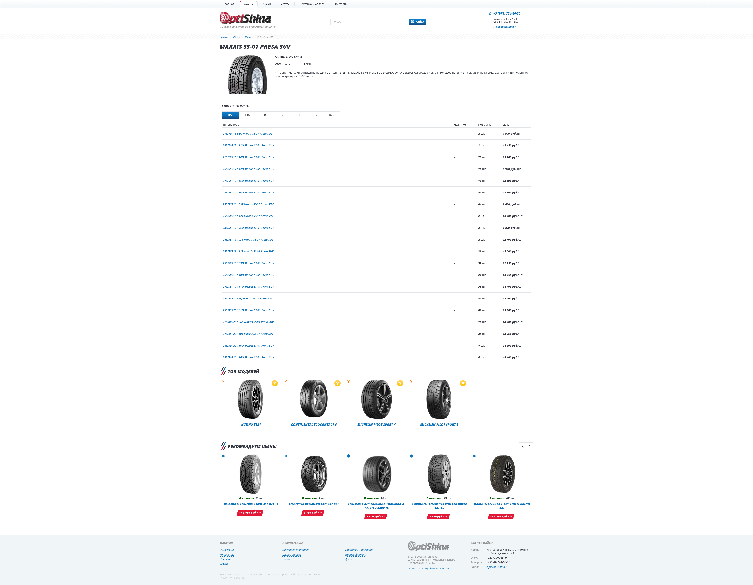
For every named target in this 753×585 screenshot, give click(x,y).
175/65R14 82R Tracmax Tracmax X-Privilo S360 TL (376, 505)
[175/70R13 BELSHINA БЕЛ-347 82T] (313, 474)
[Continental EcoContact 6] (313, 399)
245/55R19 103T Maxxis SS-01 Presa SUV (248, 239)
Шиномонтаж (291, 554)
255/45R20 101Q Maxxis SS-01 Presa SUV (248, 310)
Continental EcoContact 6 (314, 424)
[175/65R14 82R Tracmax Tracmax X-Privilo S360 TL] (376, 474)
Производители (355, 554)
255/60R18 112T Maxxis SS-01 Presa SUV (248, 216)
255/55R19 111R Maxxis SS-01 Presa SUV (248, 251)
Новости (225, 559)
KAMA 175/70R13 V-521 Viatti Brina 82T (502, 505)
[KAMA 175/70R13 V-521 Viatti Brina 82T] (502, 474)
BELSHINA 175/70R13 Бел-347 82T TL (251, 503)
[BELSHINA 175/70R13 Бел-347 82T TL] (251, 474)
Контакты (227, 554)
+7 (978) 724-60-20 (506, 13)
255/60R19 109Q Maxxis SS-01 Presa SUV (248, 263)
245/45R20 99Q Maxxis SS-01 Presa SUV (247, 298)
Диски (349, 559)
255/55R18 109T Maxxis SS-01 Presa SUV (248, 204)
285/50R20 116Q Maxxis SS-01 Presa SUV (248, 345)
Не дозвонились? (504, 27)
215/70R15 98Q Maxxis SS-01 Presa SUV (247, 133)
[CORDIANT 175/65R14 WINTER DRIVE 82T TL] (439, 474)
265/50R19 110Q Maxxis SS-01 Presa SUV (248, 275)
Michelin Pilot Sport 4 (376, 424)
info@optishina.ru (497, 567)
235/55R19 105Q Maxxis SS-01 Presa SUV (248, 228)
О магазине (227, 550)
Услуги (224, 564)
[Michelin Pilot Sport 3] (439, 399)
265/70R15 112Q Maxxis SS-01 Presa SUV (248, 145)
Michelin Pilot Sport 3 (439, 424)
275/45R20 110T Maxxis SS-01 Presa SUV (248, 334)
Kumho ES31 (251, 424)
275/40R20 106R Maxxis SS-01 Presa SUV (248, 322)
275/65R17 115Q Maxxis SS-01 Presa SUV (248, 181)
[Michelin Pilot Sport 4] (376, 399)
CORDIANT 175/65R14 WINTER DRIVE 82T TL (439, 505)
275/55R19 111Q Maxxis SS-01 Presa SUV (248, 286)
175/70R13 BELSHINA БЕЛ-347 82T (313, 503)
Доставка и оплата (295, 550)
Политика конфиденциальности (429, 568)
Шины (286, 559)
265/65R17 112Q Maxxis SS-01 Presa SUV (248, 169)
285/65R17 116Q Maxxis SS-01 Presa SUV (248, 192)
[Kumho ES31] (251, 399)
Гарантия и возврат (359, 550)
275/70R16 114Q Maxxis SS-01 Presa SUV (248, 157)
